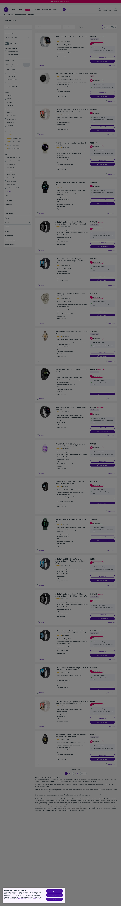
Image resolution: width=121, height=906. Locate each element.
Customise (54, 899)
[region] (34, 895)
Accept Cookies (54, 891)
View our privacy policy (34, 898)
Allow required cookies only (54, 895)
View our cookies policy (23, 898)
